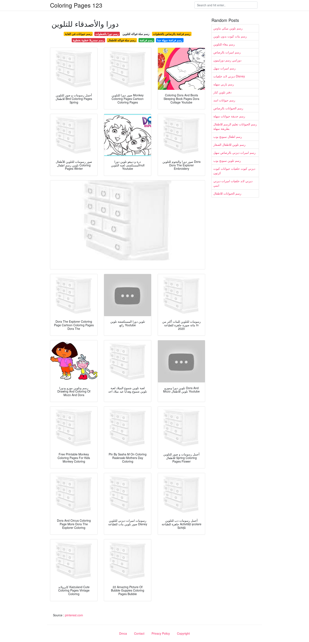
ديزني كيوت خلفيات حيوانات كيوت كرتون (234, 170)
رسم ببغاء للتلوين (224, 44)
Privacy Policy (161, 633)
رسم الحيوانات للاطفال (227, 193)
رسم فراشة (146, 40)
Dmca (123, 633)
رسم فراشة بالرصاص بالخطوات (171, 34)
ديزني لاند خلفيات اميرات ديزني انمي (232, 183)
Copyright (183, 633)
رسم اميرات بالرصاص (227, 52)
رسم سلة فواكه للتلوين (136, 34)
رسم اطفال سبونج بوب (227, 136)
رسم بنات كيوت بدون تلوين (230, 36)
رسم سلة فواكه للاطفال (122, 40)
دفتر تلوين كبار (222, 92)
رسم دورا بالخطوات (107, 34)
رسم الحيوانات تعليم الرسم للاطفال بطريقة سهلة (235, 126)
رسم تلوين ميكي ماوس (228, 28)
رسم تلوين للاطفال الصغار (229, 144)
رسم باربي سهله (223, 84)
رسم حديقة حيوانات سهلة (229, 116)
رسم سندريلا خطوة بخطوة (88, 40)
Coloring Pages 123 (76, 5)
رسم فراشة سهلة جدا (169, 40)
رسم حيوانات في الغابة (78, 34)
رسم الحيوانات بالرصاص (228, 108)
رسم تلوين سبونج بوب (227, 160)
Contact (139, 633)
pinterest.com (74, 615)
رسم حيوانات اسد (224, 100)
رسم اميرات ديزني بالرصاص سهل (234, 152)
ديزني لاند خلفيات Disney (229, 76)
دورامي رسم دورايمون (227, 60)
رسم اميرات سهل (224, 68)
